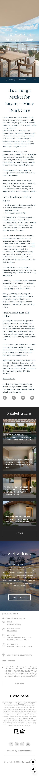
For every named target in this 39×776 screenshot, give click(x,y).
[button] (35, 80)
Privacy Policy (31, 676)
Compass (21, 704)
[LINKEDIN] (22, 744)
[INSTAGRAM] (17, 744)
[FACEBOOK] (11, 744)
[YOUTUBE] (28, 744)
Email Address (8, 661)
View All (19, 533)
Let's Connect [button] (19, 597)
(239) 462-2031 (12, 631)
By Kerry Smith (9, 379)
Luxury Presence (24, 751)
